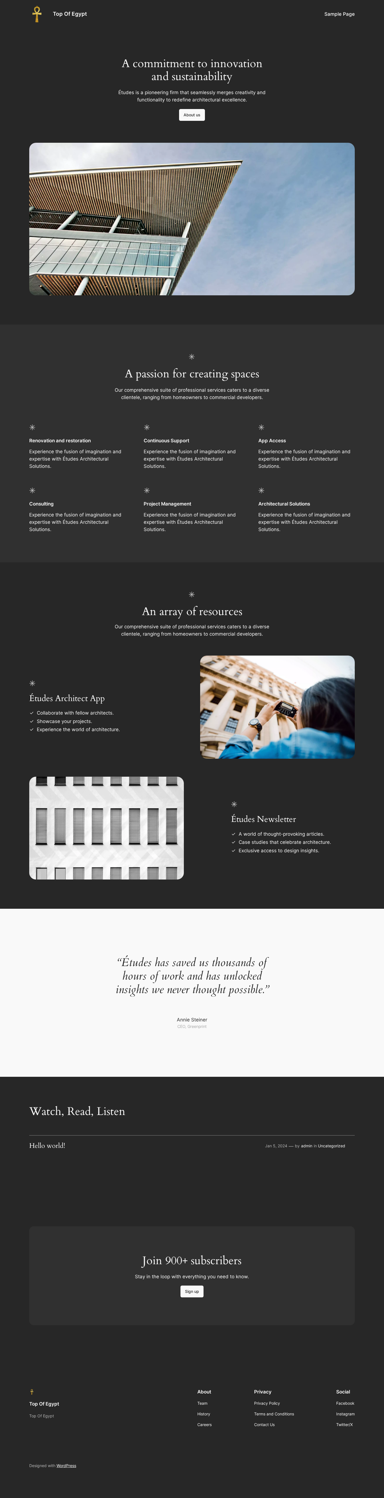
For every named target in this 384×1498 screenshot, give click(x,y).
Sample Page (339, 14)
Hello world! (47, 1146)
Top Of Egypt (70, 13)
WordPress (66, 1465)
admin (306, 1145)
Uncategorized (331, 1145)
